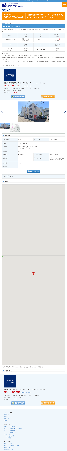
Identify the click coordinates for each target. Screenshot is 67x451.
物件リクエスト (8, 443)
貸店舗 (6, 416)
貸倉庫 (6, 420)
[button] (65, 111)
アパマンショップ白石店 (10, 432)
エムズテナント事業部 (10, 426)
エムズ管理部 (7, 438)
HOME (3, 23)
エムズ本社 (7, 434)
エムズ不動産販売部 (9, 436)
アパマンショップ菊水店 (10, 430)
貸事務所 (6, 414)
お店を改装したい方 (9, 447)
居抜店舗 (6, 418)
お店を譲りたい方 (8, 449)
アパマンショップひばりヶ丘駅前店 (13, 428)
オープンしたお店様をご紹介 (11, 445)
